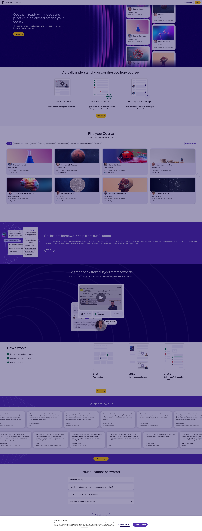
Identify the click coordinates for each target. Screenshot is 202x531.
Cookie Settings (124, 524)
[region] (101, 523)
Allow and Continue (140, 524)
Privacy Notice (84, 527)
